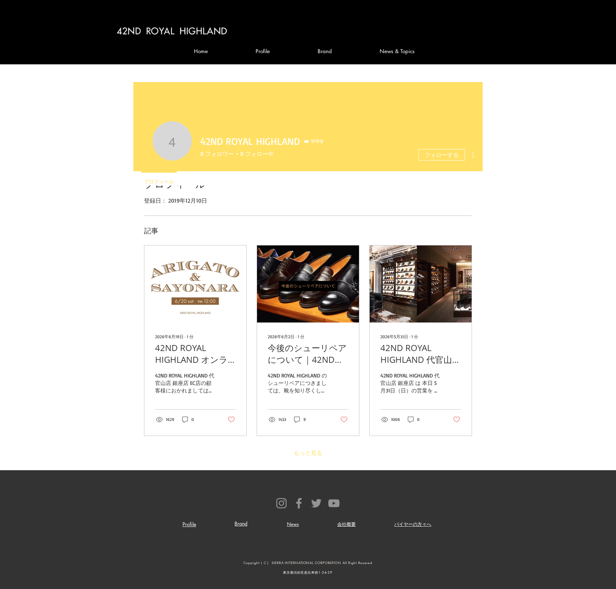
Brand (241, 523)
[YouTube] (334, 503)
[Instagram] (281, 503)
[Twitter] (316, 503)
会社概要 (346, 524)
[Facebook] (299, 503)
